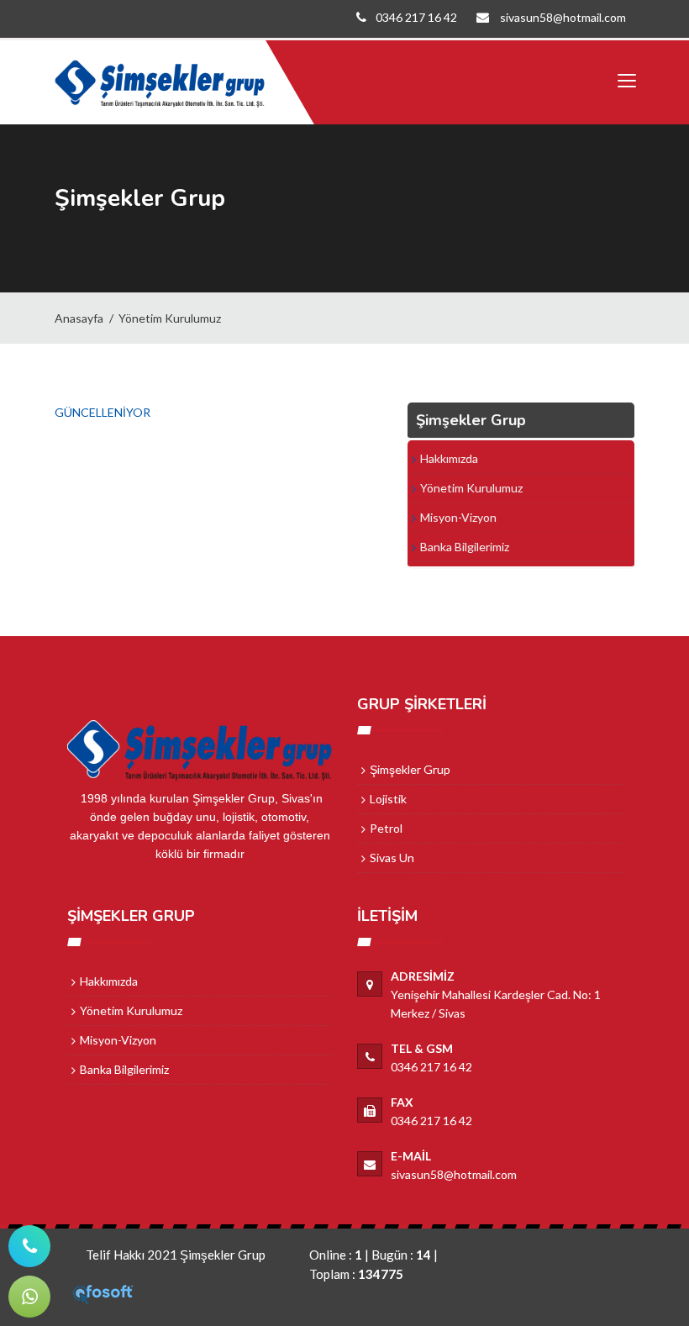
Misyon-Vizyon (458, 517)
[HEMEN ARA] (29, 1246)
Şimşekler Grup (410, 769)
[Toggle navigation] (626, 81)
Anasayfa (79, 318)
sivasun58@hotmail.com (561, 17)
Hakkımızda (449, 458)
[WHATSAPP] (29, 1297)
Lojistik (388, 799)
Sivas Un (392, 857)
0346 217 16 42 (416, 17)
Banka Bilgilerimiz (464, 546)
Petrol (386, 828)
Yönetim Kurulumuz (169, 318)
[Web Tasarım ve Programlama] (103, 1292)
